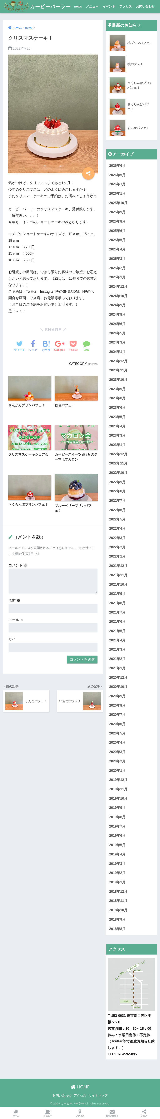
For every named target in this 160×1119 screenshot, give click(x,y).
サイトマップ (98, 1095)
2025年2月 (117, 268)
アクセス (125, 6)
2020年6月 (117, 724)
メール (16, 620)
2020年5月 (117, 733)
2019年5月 (117, 845)
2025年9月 (117, 212)
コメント (18, 565)
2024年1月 (117, 352)
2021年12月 (118, 566)
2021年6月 (117, 622)
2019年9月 (117, 808)
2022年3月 (117, 538)
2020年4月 (117, 742)
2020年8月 (117, 705)
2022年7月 (117, 501)
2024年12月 (118, 287)
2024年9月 (117, 305)
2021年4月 (117, 640)
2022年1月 (117, 556)
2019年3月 (117, 864)
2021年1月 (117, 668)
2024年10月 (118, 296)
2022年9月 (117, 482)
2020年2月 (117, 761)
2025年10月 (118, 203)
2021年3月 (117, 649)
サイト (14, 639)
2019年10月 (118, 798)
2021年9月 (117, 594)
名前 (14, 600)
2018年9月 (117, 919)
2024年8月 (117, 314)
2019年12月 (118, 780)
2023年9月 (117, 389)
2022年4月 (117, 528)
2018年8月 (117, 929)
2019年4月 (117, 854)
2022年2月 (117, 547)
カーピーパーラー (50, 6)
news (78, 6)
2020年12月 (118, 678)
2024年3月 (117, 342)
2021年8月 (117, 603)
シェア (144, 1116)
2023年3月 (117, 435)
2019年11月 (118, 789)
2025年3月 (117, 259)
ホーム (16, 1116)
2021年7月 (117, 612)
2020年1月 (117, 771)
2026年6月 (117, 166)
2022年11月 (118, 463)
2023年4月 (117, 426)
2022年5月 (117, 519)
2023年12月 (118, 361)
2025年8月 (117, 221)
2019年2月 (117, 873)
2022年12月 (118, 454)
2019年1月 (117, 882)
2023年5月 (117, 417)
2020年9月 (117, 696)
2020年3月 (117, 752)
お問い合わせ (145, 6)
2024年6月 (117, 324)
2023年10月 (118, 380)
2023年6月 (117, 408)
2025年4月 (117, 249)
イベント (109, 6)
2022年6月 (117, 510)
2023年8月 (117, 398)
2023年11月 (118, 370)
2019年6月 (117, 836)
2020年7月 (117, 715)
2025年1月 (117, 277)
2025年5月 (117, 240)
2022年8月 (117, 491)
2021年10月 (118, 584)
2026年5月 (117, 175)
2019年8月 (117, 817)
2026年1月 (117, 193)
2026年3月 (117, 184)
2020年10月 (118, 687)
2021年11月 (118, 575)
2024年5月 (117, 333)
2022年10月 (118, 473)
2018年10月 (118, 910)
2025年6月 (117, 231)
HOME (83, 1086)
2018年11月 (118, 901)
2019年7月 (117, 826)
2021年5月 (117, 631)
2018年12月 (118, 892)
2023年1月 (117, 445)
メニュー (92, 6)
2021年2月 (117, 659)
